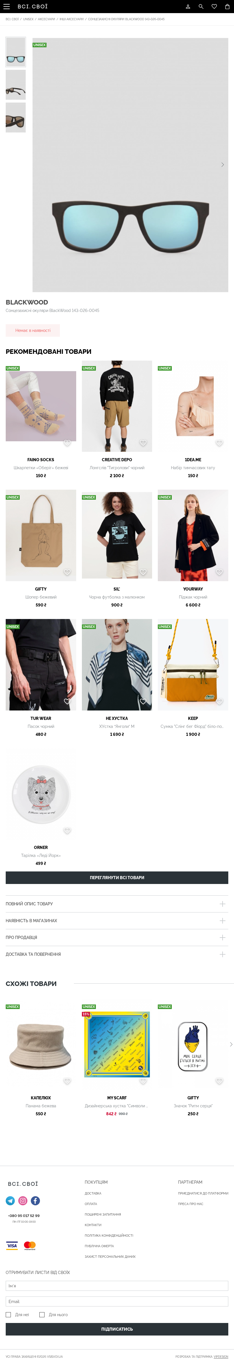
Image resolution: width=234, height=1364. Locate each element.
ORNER (41, 847)
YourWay (193, 589)
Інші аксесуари (72, 19)
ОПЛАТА (91, 1204)
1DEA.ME (193, 460)
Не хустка (117, 718)
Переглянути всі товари (117, 877)
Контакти (93, 1225)
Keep (193, 718)
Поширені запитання (103, 1214)
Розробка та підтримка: (201, 1356)
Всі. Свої (12, 19)
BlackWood (27, 302)
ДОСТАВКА (93, 1193)
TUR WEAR (41, 718)
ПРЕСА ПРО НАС (190, 1204)
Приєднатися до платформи (203, 1193)
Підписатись (117, 1329)
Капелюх (41, 1098)
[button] (222, 164)
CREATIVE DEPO (117, 460)
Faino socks (40, 460)
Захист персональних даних (110, 1257)
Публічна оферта (99, 1246)
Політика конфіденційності (109, 1236)
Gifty (41, 589)
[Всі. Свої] (33, 6)
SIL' (117, 589)
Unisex (28, 19)
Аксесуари (46, 19)
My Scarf (117, 1098)
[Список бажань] (214, 6)
